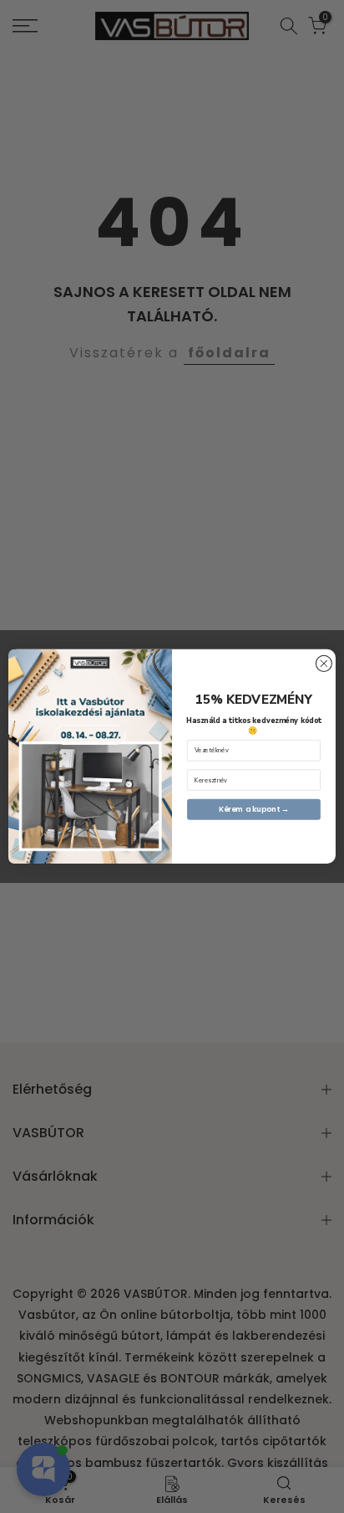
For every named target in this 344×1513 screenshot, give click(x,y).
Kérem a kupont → (254, 809)
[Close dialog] (323, 664)
